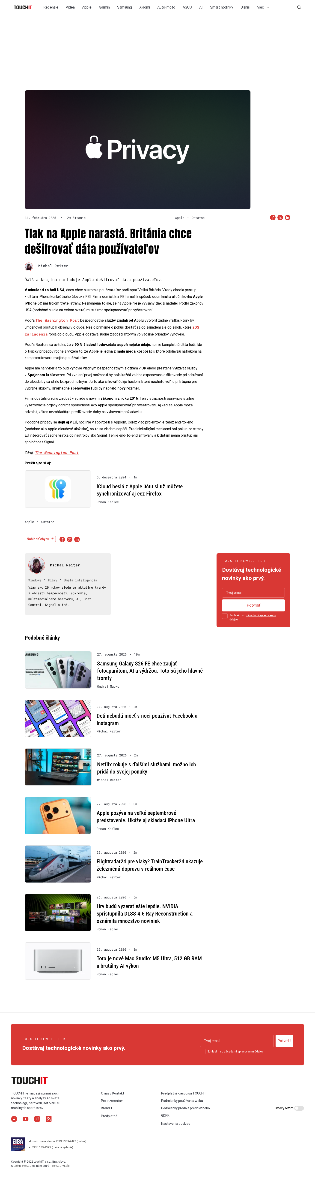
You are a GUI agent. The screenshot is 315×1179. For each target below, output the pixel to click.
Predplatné (109, 1116)
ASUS (187, 7)
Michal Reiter (53, 265)
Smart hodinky (221, 7)
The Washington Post (57, 320)
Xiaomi (144, 7)
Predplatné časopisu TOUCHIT (183, 1093)
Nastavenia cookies (175, 1123)
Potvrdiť (253, 605)
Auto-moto (166, 7)
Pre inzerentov (112, 1101)
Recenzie (50, 7)
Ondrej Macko (108, 686)
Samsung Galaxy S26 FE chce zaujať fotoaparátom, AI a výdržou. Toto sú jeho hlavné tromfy (150, 670)
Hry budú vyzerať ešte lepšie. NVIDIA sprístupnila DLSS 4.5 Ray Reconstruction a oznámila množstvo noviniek (145, 913)
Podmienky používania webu (182, 1101)
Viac (261, 7)
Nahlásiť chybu (38, 539)
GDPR (165, 1116)
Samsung (124, 7)
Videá (70, 7)
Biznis (245, 7)
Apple (87, 7)
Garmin (104, 7)
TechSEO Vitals (60, 1165)
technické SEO (23, 1165)
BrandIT (107, 1108)
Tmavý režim (284, 1108)
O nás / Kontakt (112, 1093)
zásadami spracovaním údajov (243, 1051)
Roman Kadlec (108, 502)
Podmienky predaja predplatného (185, 1108)
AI (201, 7)
